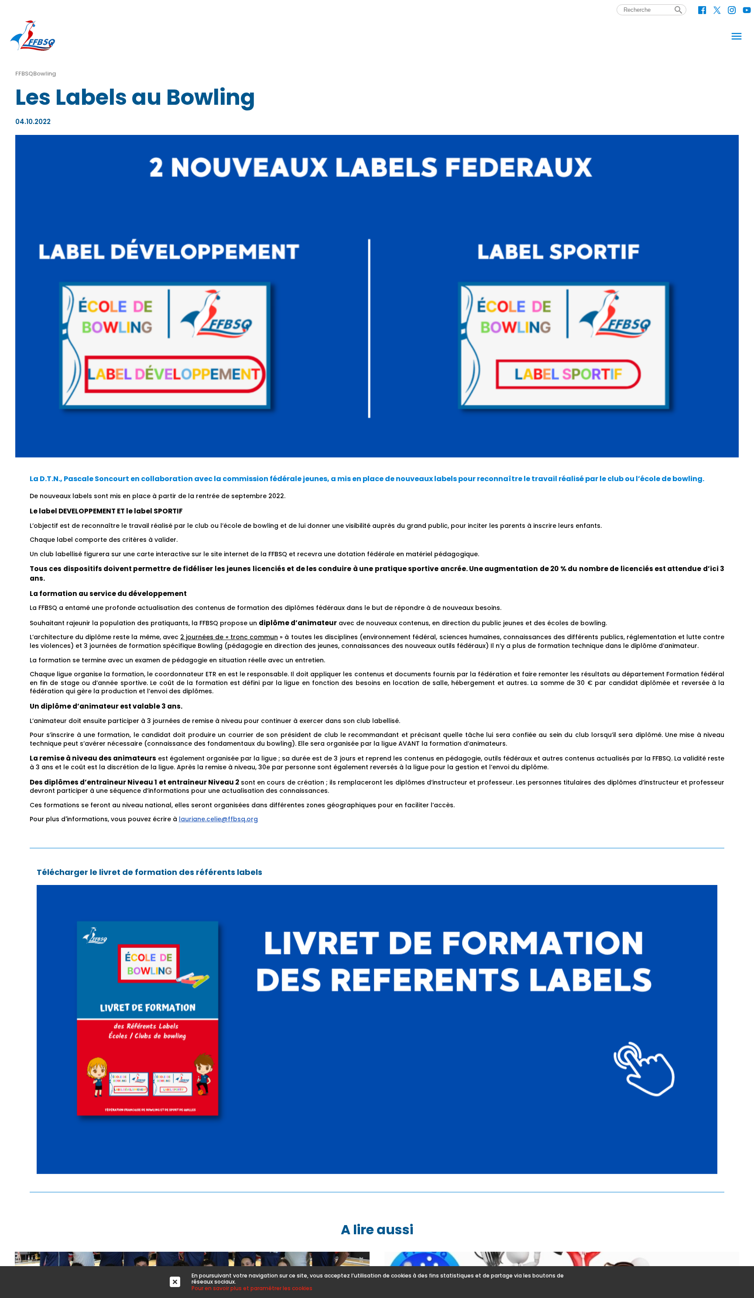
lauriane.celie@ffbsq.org (218, 819)
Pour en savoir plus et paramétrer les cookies (252, 1288)
